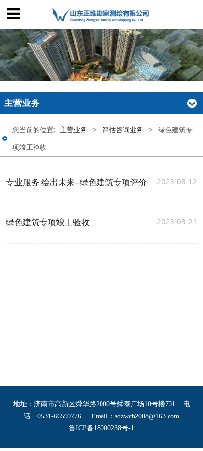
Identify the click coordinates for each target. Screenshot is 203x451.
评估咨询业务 (122, 129)
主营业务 (73, 129)
